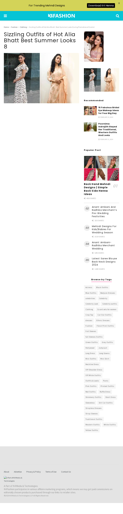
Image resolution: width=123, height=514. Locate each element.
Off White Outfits (93, 375)
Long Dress (90, 353)
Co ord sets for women (106, 309)
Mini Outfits (91, 359)
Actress (89, 287)
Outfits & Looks (92, 381)
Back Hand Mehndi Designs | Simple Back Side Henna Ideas (97, 189)
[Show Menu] (5, 16)
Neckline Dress (92, 364)
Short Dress (110, 397)
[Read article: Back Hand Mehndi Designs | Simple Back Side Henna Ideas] (101, 168)
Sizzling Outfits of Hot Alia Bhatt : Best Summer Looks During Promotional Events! (61, 27)
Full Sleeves (91, 331)
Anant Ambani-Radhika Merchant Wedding (103, 245)
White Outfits (110, 425)
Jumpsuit (103, 348)
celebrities (90, 298)
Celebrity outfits (109, 304)
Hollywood (90, 348)
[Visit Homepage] (61, 15)
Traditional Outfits (94, 419)
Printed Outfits (107, 386)
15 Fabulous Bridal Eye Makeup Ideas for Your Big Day (108, 110)
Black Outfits (102, 287)
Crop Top (89, 315)
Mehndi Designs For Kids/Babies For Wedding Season (104, 229)
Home (6, 27)
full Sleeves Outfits (94, 337)
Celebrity (103, 298)
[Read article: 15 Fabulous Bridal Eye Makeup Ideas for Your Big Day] (90, 110)
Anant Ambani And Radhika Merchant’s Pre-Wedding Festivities (104, 211)
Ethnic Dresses (103, 320)
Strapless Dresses (94, 408)
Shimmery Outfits (93, 397)
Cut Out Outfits (104, 315)
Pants (105, 381)
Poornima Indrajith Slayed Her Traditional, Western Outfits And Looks (107, 129)
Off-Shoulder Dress (94, 370)
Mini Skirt (104, 359)
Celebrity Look (92, 304)
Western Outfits (93, 425)
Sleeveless (90, 403)
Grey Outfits (107, 342)
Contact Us (66, 471)
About (6, 471)
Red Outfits (91, 392)
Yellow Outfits (92, 430)
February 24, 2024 (106, 117)
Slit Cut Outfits (106, 403)
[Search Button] (117, 16)
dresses (89, 320)
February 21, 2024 (106, 139)
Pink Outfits (91, 386)
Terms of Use (50, 471)
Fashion (14, 27)
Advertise (18, 471)
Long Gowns (104, 353)
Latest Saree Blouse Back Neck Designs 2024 (104, 261)
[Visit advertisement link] (101, 80)
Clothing (23, 27)
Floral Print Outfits (105, 326)
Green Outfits (92, 342)
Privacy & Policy (33, 471)
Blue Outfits (91, 293)
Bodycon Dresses (107, 293)
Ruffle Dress (105, 392)
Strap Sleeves (92, 414)
